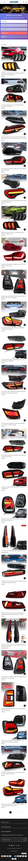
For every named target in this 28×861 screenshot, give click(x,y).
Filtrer (4, 44)
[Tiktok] (14, 845)
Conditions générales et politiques (14, 848)
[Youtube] (12, 845)
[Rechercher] (4, 2)
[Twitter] (16, 845)
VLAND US (15, 851)
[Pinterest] (18, 845)
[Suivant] (20, 812)
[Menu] (1, 1)
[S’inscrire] (25, 839)
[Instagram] (9, 845)
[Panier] (26, 2)
